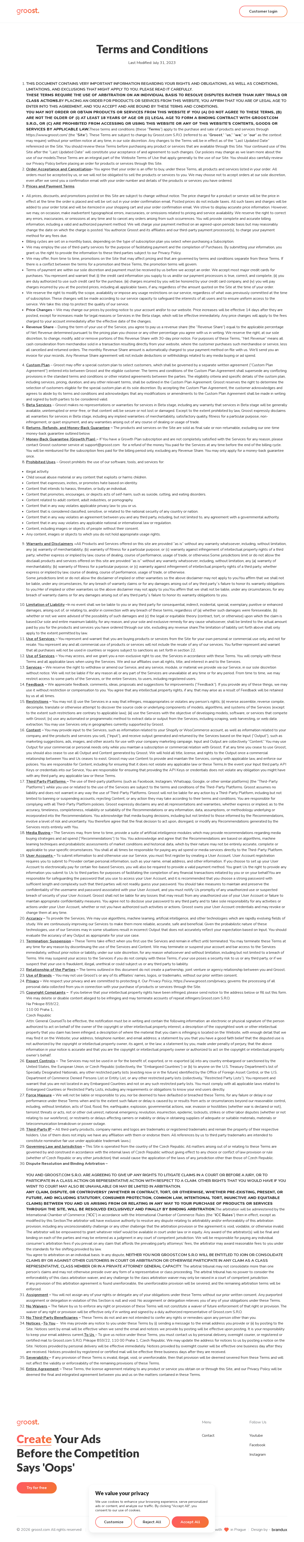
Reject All (152, 1522)
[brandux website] (279, 1529)
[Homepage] (28, 11)
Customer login (263, 11)
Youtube (256, 1435)
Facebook (257, 1445)
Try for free (37, 1487)
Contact (208, 1435)
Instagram (257, 1454)
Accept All (190, 1522)
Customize (114, 1522)
